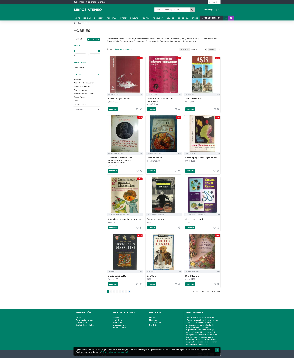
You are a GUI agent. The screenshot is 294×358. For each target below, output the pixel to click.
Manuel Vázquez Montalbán (155, 214)
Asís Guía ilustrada (193, 99)
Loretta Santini (189, 94)
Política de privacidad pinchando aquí (114, 352)
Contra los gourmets (156, 219)
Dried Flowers (192, 276)
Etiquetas (78, 109)
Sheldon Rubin (151, 271)
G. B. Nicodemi (190, 153)
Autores (78, 75)
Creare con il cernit (194, 219)
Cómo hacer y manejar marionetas (124, 219)
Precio (77, 46)
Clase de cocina (154, 158)
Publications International (155, 153)
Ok (217, 350)
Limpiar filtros (94, 39)
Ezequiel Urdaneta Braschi (116, 153)
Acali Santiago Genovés (119, 99)
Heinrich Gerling (152, 94)
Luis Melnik (111, 271)
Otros (79, 23)
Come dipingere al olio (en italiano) (201, 158)
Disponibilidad (80, 63)
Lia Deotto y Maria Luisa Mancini (195, 214)
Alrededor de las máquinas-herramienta (160, 100)
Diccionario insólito (117, 276)
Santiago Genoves (113, 94)
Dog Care (151, 276)
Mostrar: (211, 49)
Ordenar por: (184, 49)
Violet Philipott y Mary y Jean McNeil (119, 214)
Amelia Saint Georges (192, 271)
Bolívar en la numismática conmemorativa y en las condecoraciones (120, 160)
